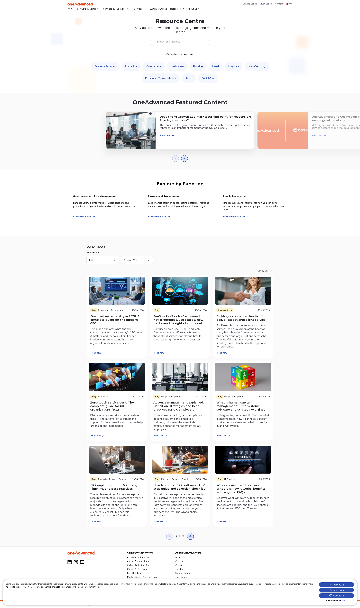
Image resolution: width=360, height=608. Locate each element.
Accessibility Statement (138, 557)
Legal (215, 66)
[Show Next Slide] (184, 158)
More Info (339, 590)
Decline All (338, 595)
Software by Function (113, 9)
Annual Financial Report (138, 561)
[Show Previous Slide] (175, 158)
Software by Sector (86, 9)
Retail (188, 78)
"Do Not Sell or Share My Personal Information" (73, 586)
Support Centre (183, 573)
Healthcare (177, 66)
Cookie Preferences (137, 569)
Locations (180, 569)
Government (153, 66)
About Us (192, 9)
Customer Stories (158, 9)
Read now (165, 135)
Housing (198, 66)
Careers (179, 561)
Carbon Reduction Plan (138, 565)
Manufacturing (257, 66)
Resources (175, 9)
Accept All (339, 584)
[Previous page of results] (169, 536)
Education (131, 66)
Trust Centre (266, 4)
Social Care (208, 78)
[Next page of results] (190, 536)
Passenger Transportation (160, 78)
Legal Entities (134, 573)
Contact (279, 4)
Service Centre (250, 4)
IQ (69, 9)
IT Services (137, 9)
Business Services (105, 66)
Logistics (233, 66)
